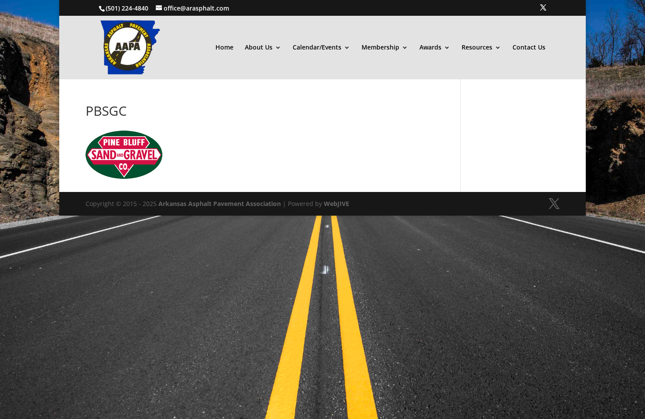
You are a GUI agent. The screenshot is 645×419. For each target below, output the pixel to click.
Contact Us (528, 47)
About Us (258, 47)
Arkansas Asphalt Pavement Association (219, 203)
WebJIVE (336, 203)
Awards (430, 47)
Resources (477, 47)
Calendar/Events (317, 47)
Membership (380, 47)
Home (224, 47)
